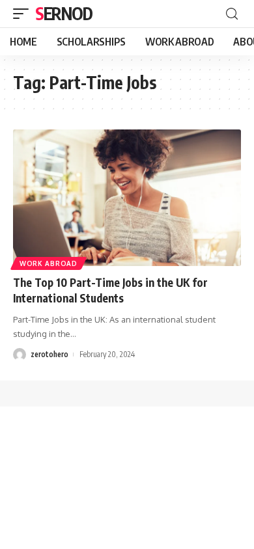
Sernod (63, 13)
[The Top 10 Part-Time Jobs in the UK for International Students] (127, 197)
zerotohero (49, 354)
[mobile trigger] (24, 13)
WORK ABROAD (49, 263)
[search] (232, 14)
